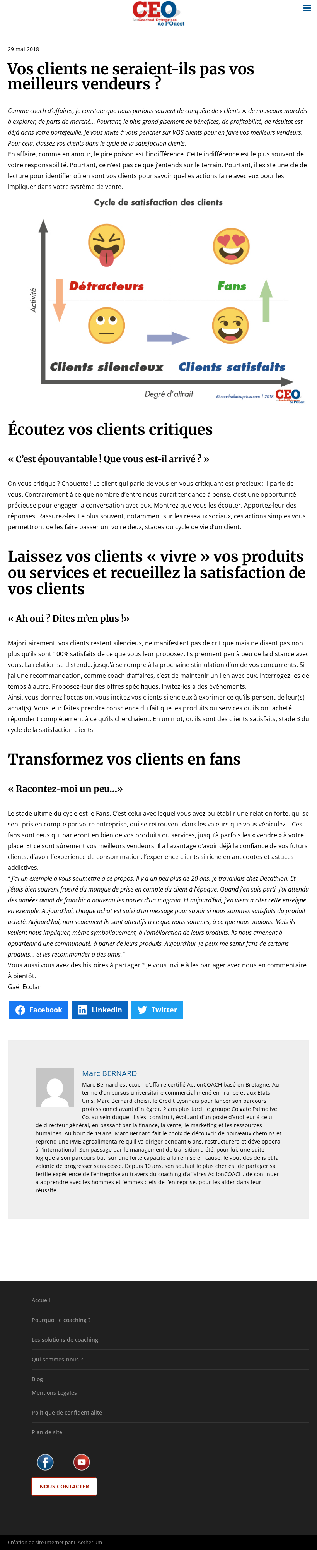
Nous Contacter (64, 1486)
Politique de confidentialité (67, 1412)
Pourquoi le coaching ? (61, 1320)
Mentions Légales (54, 1392)
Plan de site (47, 1432)
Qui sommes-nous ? (57, 1359)
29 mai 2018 (23, 49)
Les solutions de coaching (65, 1339)
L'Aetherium (88, 1542)
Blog (37, 1379)
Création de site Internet (36, 1542)
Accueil (41, 1300)
